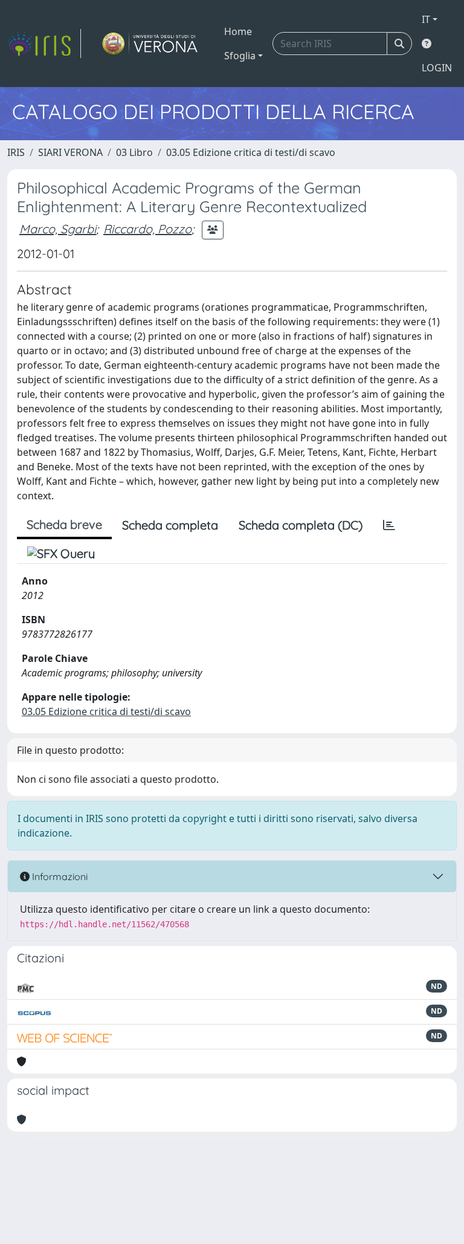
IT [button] (426, 19)
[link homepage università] (150, 43)
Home (238, 31)
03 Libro (134, 152)
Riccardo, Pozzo (147, 228)
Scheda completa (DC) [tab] (300, 525)
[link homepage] (44, 43)
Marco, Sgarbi (57, 228)
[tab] (389, 525)
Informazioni (59, 876)
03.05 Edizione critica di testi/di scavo (250, 152)
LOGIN (437, 67)
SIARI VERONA (70, 152)
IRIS (16, 152)
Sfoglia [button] (240, 55)
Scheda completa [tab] (170, 525)
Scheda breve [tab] (64, 524)
